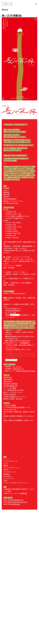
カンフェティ (17, 367)
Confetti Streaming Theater (25, 371)
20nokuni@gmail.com (15, 500)
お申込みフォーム (11, 360)
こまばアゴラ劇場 (9, 405)
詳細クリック (15, 315)
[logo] (7, 4)
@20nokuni (16, 504)
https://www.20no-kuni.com (17, 502)
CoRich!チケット (18, 369)
